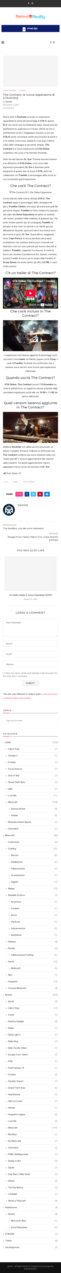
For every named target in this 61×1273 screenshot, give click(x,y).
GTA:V (15, 482)
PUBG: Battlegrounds (32, 1154)
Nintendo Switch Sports (32, 822)
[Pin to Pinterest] (40, 494)
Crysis (32, 1014)
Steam (32, 1181)
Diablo (32, 1028)
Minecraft (32, 802)
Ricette (32, 948)
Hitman (32, 1107)
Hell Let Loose (32, 1101)
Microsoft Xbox (34, 1220)
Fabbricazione (34, 868)
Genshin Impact (32, 1081)
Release (32, 941)
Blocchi (34, 855)
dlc (6, 482)
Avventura (34, 901)
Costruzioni (32, 842)
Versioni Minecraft (32, 988)
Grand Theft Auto (9, 91)
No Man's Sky (32, 1141)
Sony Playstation (34, 1227)
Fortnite (32, 762)
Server (32, 961)
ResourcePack (34, 808)
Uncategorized (31, 1247)
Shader (34, 815)
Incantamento (34, 875)
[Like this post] (20, 494)
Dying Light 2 (32, 1034)
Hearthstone (32, 1094)
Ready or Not (32, 1161)
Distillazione (34, 862)
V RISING (32, 1194)
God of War (32, 775)
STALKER (31, 1234)
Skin (32, 975)
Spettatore (34, 935)
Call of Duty (32, 749)
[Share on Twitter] (33, 494)
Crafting (32, 848)
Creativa (34, 908)
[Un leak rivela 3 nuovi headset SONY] (30, 573)
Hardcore (34, 921)
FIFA (32, 1061)
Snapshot (32, 981)
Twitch (31, 1240)
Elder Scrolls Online (32, 1048)
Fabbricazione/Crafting (34, 955)
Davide (9, 102)
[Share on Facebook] (27, 494)
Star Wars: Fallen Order (32, 1174)
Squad (32, 1167)
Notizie (22, 91)
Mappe (32, 888)
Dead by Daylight (32, 1021)
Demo (34, 915)
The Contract (29, 482)
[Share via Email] (47, 494)
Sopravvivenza (34, 928)
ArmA (32, 1001)
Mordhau (32, 1134)
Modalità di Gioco (32, 895)
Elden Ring (32, 1041)
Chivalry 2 (32, 755)
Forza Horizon (32, 769)
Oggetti (34, 882)
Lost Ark (32, 795)
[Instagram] (32, 3)
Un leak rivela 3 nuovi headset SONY (30, 595)
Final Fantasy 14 (32, 1068)
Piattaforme (31, 1207)
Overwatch (32, 828)
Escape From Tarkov (32, 1054)
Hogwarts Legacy (32, 1114)
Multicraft (34, 968)
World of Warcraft (32, 1200)
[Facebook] (28, 3)
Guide (31, 742)
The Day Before (32, 1187)
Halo (32, 789)
